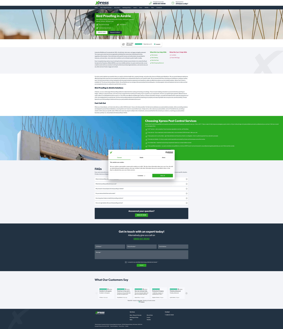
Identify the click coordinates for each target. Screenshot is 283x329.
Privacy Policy (121, 326)
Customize (140, 175)
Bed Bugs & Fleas (127, 7)
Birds (140, 7)
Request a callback (115, 32)
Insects (135, 7)
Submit (141, 265)
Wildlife (146, 7)
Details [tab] (141, 157)
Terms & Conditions (114, 326)
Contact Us (159, 7)
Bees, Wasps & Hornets (105, 7)
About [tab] (163, 157)
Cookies (126, 326)
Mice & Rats (117, 7)
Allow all (162, 175)
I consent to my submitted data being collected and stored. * (142, 262)
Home (96, 7)
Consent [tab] (119, 157)
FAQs (152, 7)
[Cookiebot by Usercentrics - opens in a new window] (166, 152)
